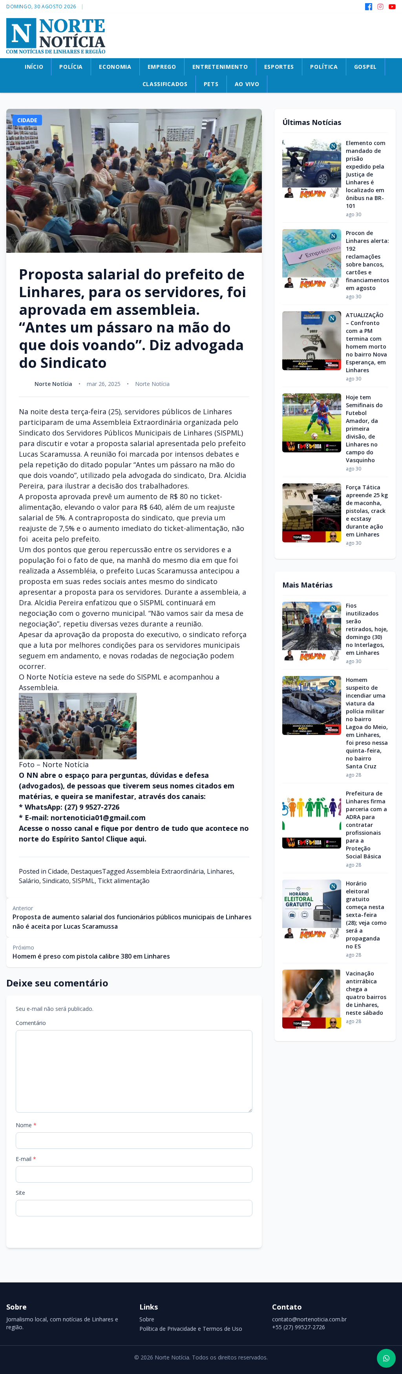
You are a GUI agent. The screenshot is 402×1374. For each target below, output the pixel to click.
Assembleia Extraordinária (165, 871)
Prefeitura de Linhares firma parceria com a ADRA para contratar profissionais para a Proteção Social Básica (366, 825)
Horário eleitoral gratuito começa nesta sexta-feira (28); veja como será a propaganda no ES (366, 915)
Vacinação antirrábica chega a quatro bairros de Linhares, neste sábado (366, 993)
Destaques (86, 871)
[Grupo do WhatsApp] (386, 1358)
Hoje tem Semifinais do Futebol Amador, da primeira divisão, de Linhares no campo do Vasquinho (364, 428)
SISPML (83, 880)
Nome (26, 1125)
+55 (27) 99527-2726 (298, 1327)
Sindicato (55, 880)
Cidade (58, 871)
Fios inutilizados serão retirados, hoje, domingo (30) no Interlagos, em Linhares (367, 629)
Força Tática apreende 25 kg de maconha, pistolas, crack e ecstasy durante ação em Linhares (367, 510)
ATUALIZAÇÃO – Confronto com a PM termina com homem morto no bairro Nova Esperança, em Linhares (366, 342)
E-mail (26, 1159)
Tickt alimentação (124, 880)
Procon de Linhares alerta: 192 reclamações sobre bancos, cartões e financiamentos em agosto (367, 260)
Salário (29, 880)
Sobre (146, 1319)
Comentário (31, 1023)
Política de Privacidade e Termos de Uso (190, 1328)
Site (20, 1192)
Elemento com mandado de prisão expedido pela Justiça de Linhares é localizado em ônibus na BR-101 (366, 174)
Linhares (220, 871)
